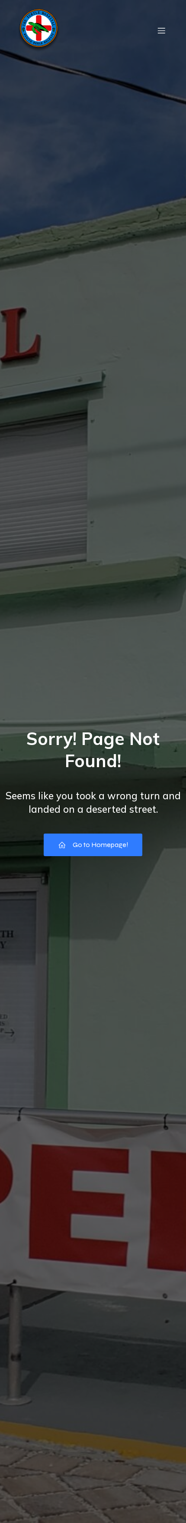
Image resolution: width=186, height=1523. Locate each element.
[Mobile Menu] (161, 30)
